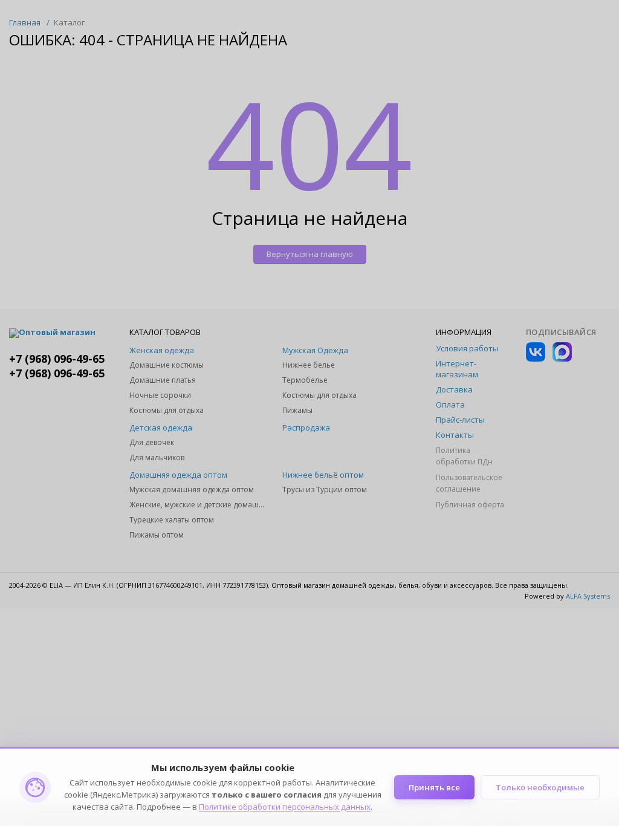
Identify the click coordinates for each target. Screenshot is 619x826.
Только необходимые (540, 787)
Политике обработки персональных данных (285, 806)
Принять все (434, 787)
